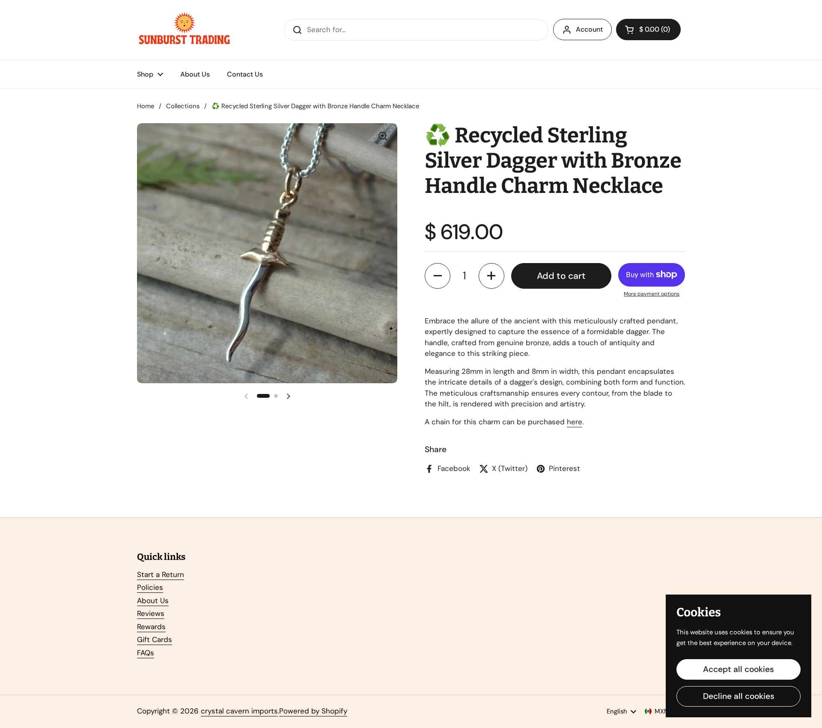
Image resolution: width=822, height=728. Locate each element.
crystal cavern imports (239, 711)
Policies (150, 587)
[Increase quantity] (491, 276)
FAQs (145, 652)
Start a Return (160, 574)
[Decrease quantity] (437, 276)
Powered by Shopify (313, 711)
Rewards (151, 626)
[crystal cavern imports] (184, 30)
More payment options (651, 293)
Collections (183, 106)
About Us (153, 600)
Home (145, 106)
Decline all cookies (738, 696)
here (574, 421)
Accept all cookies (738, 669)
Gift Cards (154, 639)
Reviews (150, 613)
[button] (648, 29)
